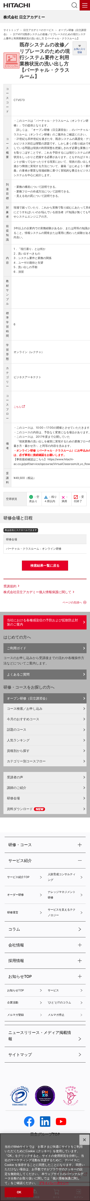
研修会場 (13, 798)
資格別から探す (18, 751)
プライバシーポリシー (54, 1183)
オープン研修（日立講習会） (28, 698)
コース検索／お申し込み (24, 708)
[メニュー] (85, 5)
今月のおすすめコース (23, 719)
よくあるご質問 (18, 674)
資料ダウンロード (20, 809)
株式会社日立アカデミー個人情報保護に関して (37, 592)
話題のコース (16, 729)
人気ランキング (18, 740)
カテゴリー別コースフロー (26, 761)
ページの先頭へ (72, 602)
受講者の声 (15, 777)
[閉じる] (84, 1140)
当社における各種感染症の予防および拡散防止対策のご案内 (42, 622)
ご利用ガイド (16, 648)
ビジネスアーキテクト (27, 377)
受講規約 (9, 586)
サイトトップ (11, 30)
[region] (45, 1167)
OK (19, 1192)
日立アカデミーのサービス (38, 30)
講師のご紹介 (16, 788)
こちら (17, 406)
